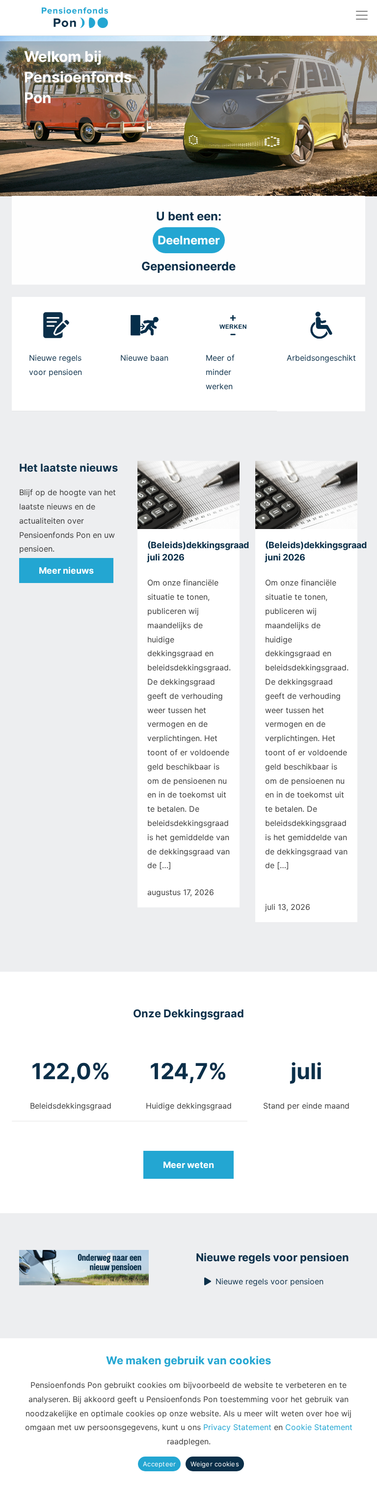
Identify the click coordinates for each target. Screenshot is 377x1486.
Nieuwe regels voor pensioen (269, 1281)
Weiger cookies (214, 1464)
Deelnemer (189, 240)
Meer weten (188, 1165)
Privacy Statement (237, 1427)
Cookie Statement (318, 1427)
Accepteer (159, 1464)
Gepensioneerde (188, 266)
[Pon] (57, 17)
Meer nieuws (66, 570)
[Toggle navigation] (362, 15)
